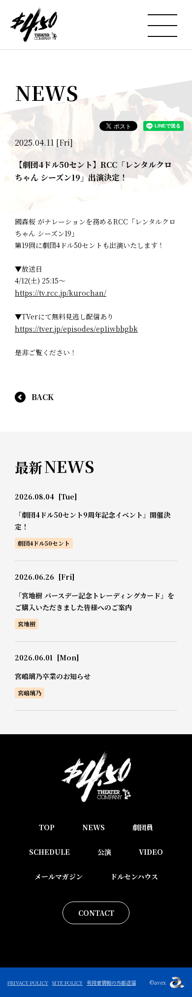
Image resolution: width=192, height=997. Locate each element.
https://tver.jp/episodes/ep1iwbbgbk (76, 329)
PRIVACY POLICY (27, 982)
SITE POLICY (67, 982)
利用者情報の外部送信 (111, 982)
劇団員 (142, 827)
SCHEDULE (49, 852)
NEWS (93, 827)
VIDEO (151, 852)
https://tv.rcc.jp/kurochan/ (60, 293)
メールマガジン (58, 876)
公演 (104, 852)
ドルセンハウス (134, 876)
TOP (47, 827)
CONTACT (96, 913)
